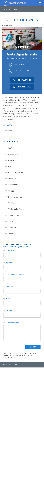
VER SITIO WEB (24, 87)
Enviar (33, 347)
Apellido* (10, 262)
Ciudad (9, 311)
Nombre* (10, 250)
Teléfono (9, 286)
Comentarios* (13, 323)
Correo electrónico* (15, 274)
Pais (8, 299)
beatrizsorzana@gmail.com (16, 247)
